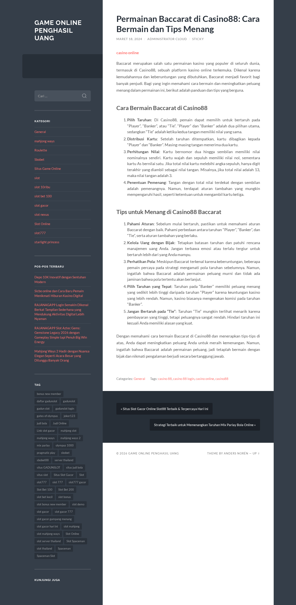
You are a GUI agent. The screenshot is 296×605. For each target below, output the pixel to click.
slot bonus (64, 497)
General (40, 132)
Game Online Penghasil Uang (58, 30)
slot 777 (57, 482)
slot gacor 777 (64, 511)
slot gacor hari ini (47, 526)
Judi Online (60, 423)
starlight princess (46, 242)
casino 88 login (183, 379)
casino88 (221, 379)
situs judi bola (74, 467)
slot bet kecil (44, 497)
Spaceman (64, 548)
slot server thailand (49, 541)
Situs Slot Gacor (63, 475)
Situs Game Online (47, 168)
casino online (127, 52)
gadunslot (69, 401)
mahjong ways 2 (70, 438)
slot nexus (41, 214)
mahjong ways (44, 141)
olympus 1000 (65, 445)
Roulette (40, 150)
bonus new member (49, 394)
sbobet (65, 452)
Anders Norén (236, 453)
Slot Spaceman (76, 541)
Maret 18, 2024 (129, 39)
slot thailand (44, 548)
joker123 (69, 416)
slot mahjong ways (48, 533)
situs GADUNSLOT (48, 467)
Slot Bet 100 (44, 489)
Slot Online (42, 224)
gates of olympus (47, 416)
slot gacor (41, 205)
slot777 (40, 233)
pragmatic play (46, 452)
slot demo (78, 504)
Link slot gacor (46, 430)
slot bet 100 (43, 196)
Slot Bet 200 (66, 489)
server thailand (64, 460)
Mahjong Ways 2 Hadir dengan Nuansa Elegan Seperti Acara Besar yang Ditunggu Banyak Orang (61, 355)
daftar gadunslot (47, 401)
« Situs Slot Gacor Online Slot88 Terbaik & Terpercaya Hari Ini (164, 409)
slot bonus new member (51, 504)
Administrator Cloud (167, 39)
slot (37, 178)
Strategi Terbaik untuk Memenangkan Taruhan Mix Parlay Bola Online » (205, 425)
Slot (81, 475)
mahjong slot (68, 430)
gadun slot (43, 408)
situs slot (42, 475)
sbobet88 (43, 460)
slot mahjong (72, 526)
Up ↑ (256, 453)
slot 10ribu (42, 187)
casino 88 (165, 379)
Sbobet (39, 159)
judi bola (42, 423)
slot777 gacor (77, 482)
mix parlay (43, 445)
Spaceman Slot (46, 556)
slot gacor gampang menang (54, 519)
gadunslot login (64, 408)
